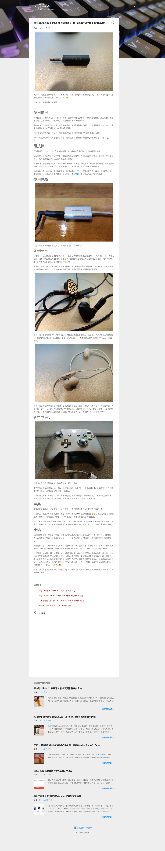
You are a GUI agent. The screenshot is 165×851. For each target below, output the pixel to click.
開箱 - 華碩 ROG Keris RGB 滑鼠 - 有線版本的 (57, 591)
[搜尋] (134, 6)
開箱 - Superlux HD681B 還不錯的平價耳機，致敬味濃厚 (61, 596)
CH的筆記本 (42, 6)
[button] (112, 23)
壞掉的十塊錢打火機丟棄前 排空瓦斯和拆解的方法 (58, 688)
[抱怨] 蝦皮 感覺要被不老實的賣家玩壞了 (53, 770)
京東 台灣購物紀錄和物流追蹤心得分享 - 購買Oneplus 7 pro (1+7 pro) (67, 745)
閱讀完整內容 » (108, 709)
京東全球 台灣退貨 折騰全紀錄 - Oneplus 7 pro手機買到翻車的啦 (65, 716)
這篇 (77, 174)
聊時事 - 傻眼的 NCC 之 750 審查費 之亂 (55, 606)
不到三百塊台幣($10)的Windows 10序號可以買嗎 (57, 796)
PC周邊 (42, 613)
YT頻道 (65, 10)
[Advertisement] (128, 54)
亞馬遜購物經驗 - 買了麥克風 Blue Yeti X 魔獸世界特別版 (61, 601)
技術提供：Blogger (84, 828)
